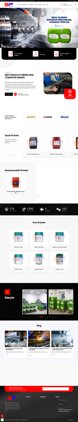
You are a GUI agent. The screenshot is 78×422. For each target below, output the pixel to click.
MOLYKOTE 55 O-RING (18, 247)
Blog (47, 4)
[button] (6, 344)
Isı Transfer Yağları (44, 411)
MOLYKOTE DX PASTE (39, 269)
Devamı (8, 94)
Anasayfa (20, 4)
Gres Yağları (43, 409)
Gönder (65, 388)
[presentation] (8, 154)
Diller (75, 0)
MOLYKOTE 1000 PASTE (39, 247)
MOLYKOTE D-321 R (18, 269)
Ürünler (36, 4)
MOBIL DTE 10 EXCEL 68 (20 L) (56, 154)
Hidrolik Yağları (44, 401)
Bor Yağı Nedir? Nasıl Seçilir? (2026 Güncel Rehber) (14, 349)
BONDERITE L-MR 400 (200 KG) (15, 191)
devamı (9, 410)
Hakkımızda (25, 4)
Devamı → (7, 354)
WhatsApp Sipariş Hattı (24, 0)
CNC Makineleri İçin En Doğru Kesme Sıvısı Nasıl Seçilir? (39, 349)
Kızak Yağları (43, 403)
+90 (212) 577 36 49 (15, 0)
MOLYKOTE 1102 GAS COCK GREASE (59, 247)
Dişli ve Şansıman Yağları (46, 407)
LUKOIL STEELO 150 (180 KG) (39, 191)
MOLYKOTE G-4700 (59, 269)
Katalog (40, 4)
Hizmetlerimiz (31, 4)
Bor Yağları (43, 400)
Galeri (44, 4)
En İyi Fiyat (42, 54)
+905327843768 (31, 0)
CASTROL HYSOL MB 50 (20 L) (33, 154)
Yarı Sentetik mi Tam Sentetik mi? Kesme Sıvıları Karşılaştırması (62, 349)
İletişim (70, 0)
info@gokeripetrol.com (6, 0)
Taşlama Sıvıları (44, 405)
